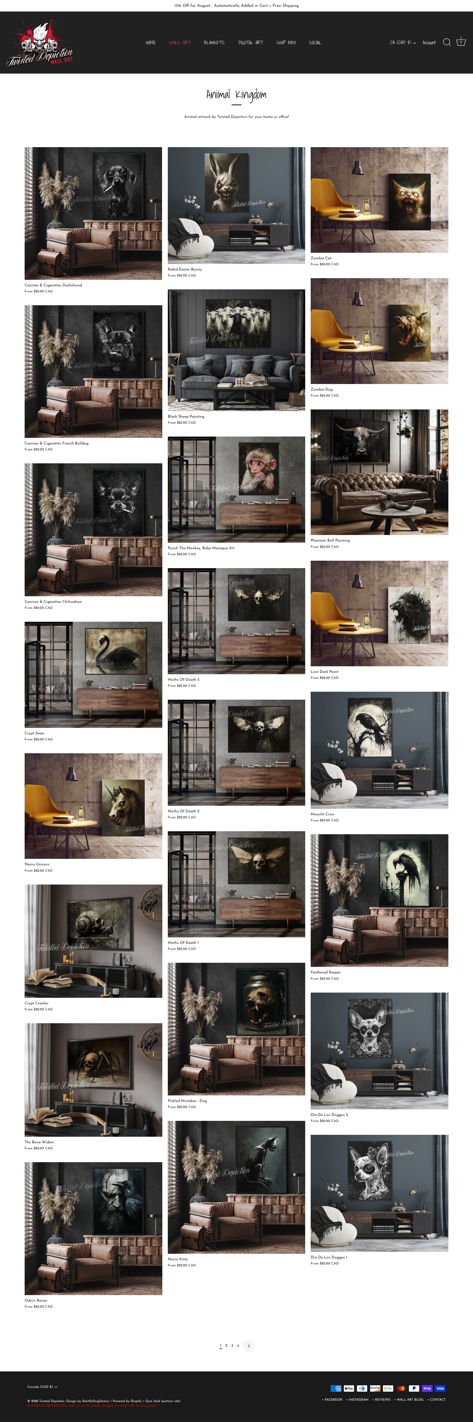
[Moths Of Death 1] (236, 884)
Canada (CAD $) (40, 1387)
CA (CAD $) (400, 42)
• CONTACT (436, 1399)
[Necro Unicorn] (93, 806)
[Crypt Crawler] (93, 941)
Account (429, 42)
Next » (249, 1346)
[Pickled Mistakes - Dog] (236, 1029)
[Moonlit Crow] (379, 750)
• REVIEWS (381, 1399)
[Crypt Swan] (93, 675)
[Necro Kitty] (236, 1187)
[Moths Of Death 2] (236, 753)
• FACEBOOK (332, 1399)
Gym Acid (153, 1401)
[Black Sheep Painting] (236, 350)
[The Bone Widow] (93, 1080)
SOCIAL (315, 42)
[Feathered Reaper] (379, 900)
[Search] (447, 42)
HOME (151, 42)
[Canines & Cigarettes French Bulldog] (93, 371)
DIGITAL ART (250, 42)
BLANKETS (214, 42)
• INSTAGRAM (357, 1399)
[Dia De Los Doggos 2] (379, 1051)
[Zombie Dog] (379, 331)
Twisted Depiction (52, 1401)
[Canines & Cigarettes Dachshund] (93, 213)
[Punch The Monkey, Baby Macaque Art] (236, 490)
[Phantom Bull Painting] (379, 472)
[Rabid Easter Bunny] (236, 205)
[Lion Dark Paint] (379, 613)
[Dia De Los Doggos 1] (379, 1193)
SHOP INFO (286, 42)
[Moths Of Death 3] (236, 621)
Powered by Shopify (128, 1401)
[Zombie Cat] (379, 200)
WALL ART (180, 42)
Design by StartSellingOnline (88, 1401)
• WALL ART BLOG (408, 1399)
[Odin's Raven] (93, 1228)
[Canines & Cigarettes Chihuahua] (93, 529)
